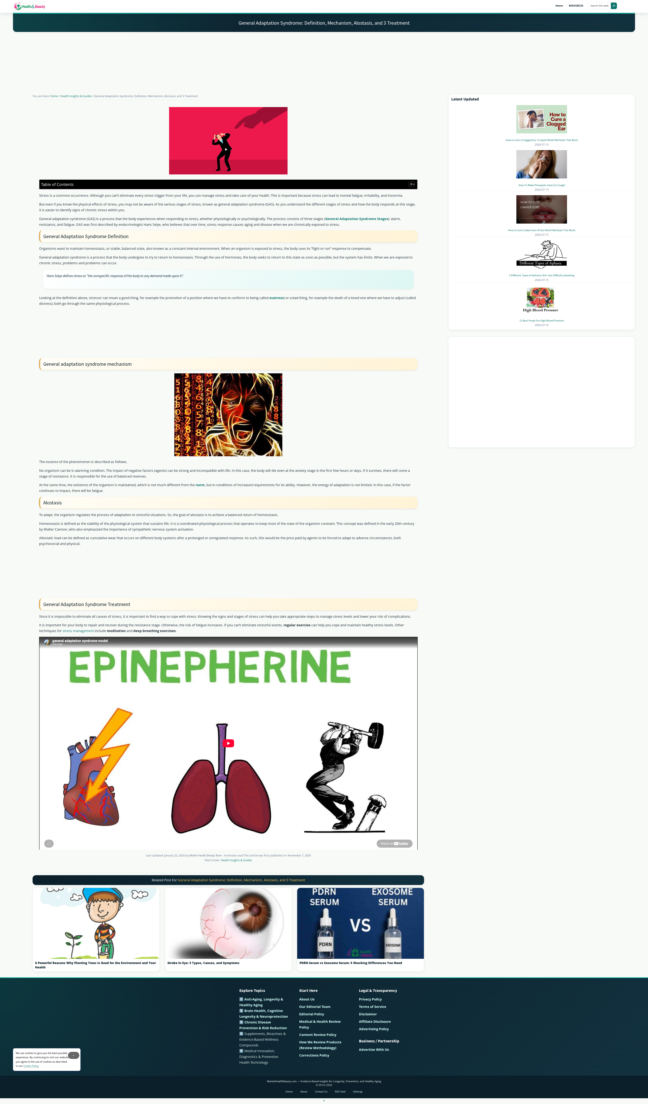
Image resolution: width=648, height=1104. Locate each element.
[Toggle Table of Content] (410, 184)
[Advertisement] (324, 58)
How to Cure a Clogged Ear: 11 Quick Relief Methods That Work (542, 140)
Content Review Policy (317, 1034)
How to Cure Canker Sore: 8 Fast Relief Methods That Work (541, 230)
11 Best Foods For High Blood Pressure (541, 320)
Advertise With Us (374, 1049)
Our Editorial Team (315, 1006)
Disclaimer (368, 1014)
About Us (307, 999)
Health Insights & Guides (236, 860)
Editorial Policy (311, 1014)
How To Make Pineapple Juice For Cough (542, 185)
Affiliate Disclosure (375, 1021)
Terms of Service (372, 1006)
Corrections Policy (314, 1055)
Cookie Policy (31, 1066)
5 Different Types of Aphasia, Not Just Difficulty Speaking (541, 275)
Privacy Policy (370, 999)
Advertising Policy (374, 1029)
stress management (78, 630)
